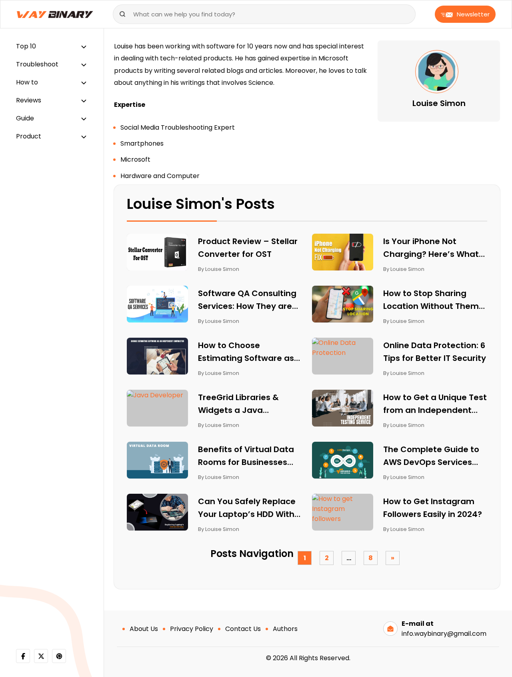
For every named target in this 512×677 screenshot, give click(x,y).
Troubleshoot (37, 64)
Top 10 (26, 46)
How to (27, 82)
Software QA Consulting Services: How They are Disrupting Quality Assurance (247, 300)
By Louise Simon (218, 269)
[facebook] (23, 656)
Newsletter (473, 14)
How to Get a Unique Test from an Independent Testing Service (435, 404)
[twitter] (41, 656)
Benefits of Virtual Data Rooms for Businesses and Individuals (246, 456)
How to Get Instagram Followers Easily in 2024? (432, 508)
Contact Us (243, 628)
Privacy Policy (191, 628)
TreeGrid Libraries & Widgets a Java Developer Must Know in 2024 (247, 404)
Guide (25, 118)
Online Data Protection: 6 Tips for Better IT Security (434, 352)
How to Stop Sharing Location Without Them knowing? (431, 300)
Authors (285, 628)
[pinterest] (59, 656)
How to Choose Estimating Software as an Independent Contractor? (246, 352)
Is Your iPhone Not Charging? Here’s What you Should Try (431, 248)
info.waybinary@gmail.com (444, 633)
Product (28, 136)
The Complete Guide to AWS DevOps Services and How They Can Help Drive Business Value (432, 456)
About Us (144, 628)
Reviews (28, 100)
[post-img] (157, 251)
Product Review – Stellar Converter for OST (248, 248)
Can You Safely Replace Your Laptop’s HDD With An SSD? (247, 508)
